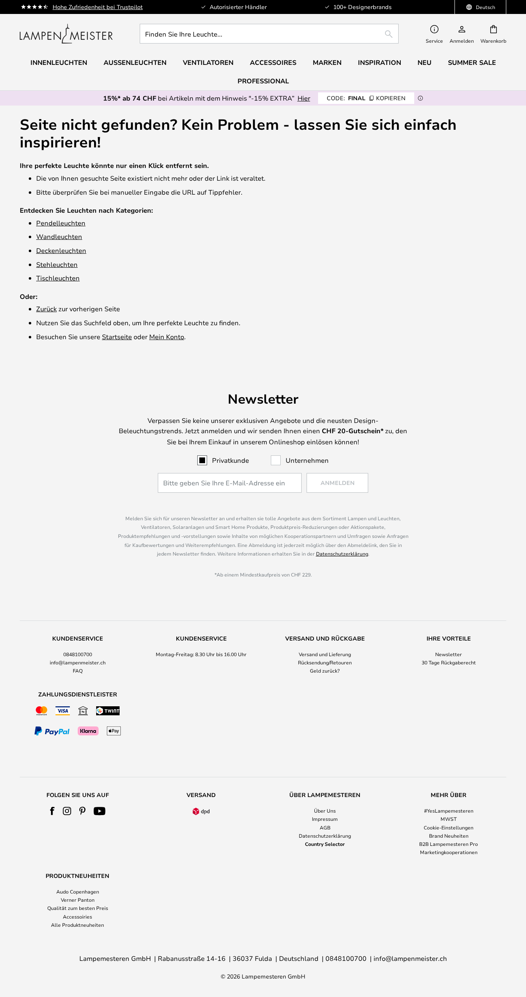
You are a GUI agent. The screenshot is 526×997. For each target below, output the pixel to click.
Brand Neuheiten (448, 835)
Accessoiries (77, 916)
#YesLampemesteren (448, 810)
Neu (424, 62)
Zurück (46, 308)
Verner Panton (78, 899)
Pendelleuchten (60, 222)
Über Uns (325, 810)
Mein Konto (166, 336)
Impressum (325, 819)
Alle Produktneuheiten (77, 924)
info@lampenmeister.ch (78, 662)
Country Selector (325, 844)
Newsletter (448, 654)
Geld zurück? (325, 670)
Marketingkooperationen (449, 852)
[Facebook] (52, 811)
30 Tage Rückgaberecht (449, 662)
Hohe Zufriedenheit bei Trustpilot (98, 7)
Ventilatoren (208, 62)
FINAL (366, 98)
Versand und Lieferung (325, 654)
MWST (449, 819)
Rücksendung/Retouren (325, 662)
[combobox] (269, 33)
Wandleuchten (59, 236)
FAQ (78, 670)
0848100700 (77, 654)
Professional (263, 80)
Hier (304, 98)
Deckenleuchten (61, 250)
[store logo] (66, 34)
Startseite (117, 336)
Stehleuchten (57, 264)
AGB (325, 827)
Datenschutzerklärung (342, 553)
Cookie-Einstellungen (448, 827)
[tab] (77, 655)
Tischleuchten (58, 277)
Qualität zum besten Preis (77, 908)
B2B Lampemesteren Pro (448, 844)
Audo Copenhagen (77, 891)
